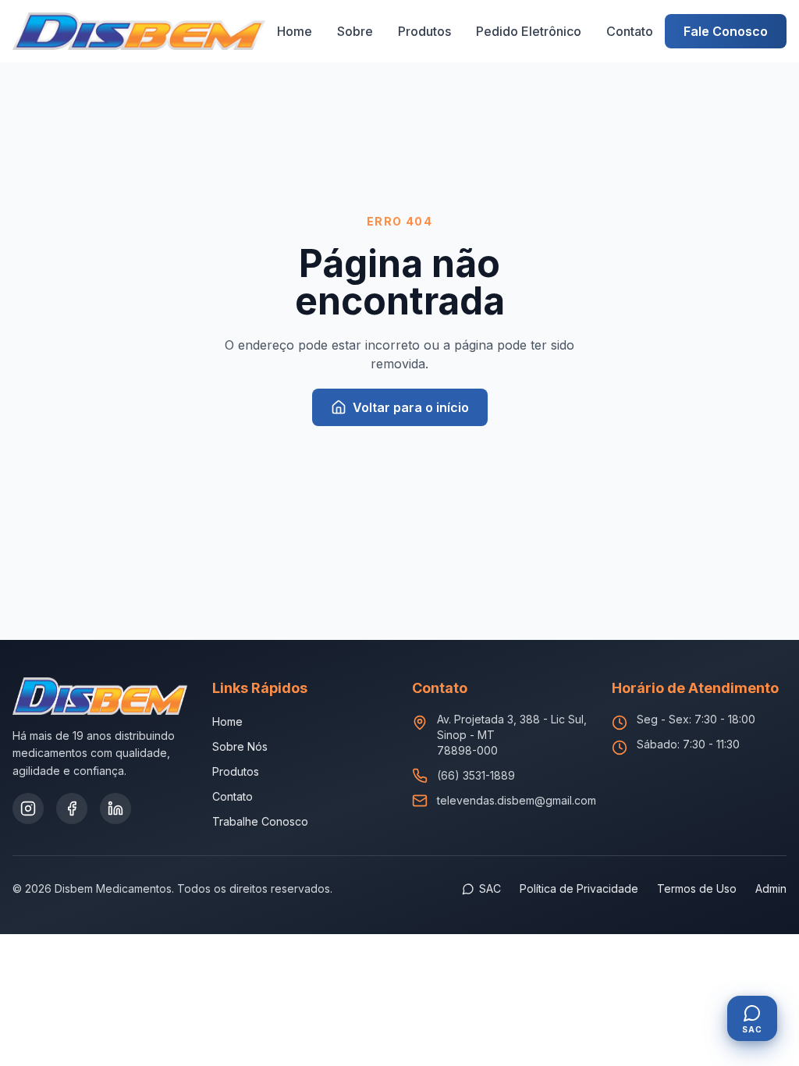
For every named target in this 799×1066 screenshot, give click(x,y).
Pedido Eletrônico (528, 31)
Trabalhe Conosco (260, 821)
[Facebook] (71, 808)
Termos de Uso (697, 888)
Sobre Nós (240, 746)
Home (294, 31)
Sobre (355, 31)
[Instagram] (28, 808)
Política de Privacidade (579, 888)
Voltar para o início (411, 407)
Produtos (424, 31)
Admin (771, 888)
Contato (629, 31)
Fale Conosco (726, 31)
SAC (490, 888)
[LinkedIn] (115, 808)
